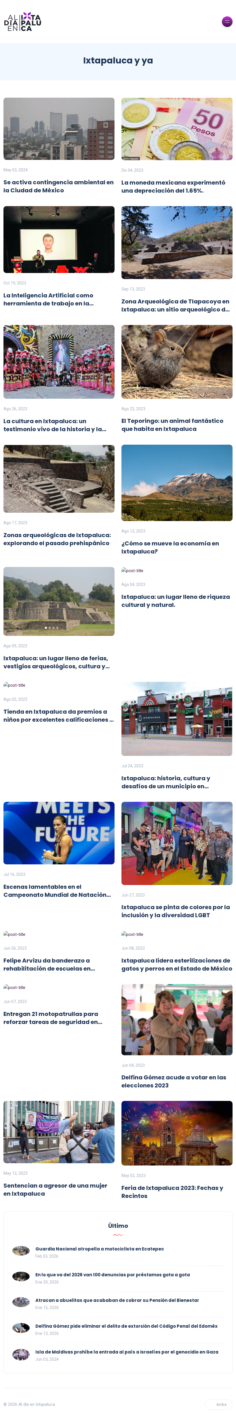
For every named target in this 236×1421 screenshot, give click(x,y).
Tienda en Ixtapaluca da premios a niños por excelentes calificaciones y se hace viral (58, 716)
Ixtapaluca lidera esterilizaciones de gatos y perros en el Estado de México (176, 965)
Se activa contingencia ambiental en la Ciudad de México (58, 186)
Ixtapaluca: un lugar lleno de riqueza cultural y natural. (175, 601)
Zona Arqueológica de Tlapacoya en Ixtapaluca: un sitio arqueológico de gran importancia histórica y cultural (175, 305)
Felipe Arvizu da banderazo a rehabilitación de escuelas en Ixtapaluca (47, 965)
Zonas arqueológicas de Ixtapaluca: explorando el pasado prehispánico (57, 539)
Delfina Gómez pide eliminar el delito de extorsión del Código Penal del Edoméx (126, 1326)
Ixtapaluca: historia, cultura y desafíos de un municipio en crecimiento (165, 782)
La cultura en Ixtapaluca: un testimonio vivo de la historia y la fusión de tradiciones (52, 425)
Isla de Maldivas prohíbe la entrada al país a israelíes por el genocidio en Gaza (126, 1352)
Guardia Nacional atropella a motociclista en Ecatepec (99, 1249)
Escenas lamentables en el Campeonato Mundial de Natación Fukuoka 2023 (54, 891)
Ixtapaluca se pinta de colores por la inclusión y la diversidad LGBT (175, 911)
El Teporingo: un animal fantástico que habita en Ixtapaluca (172, 425)
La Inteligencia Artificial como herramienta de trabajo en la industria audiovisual (48, 299)
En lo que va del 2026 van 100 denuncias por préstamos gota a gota (112, 1275)
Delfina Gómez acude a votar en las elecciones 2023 (173, 1081)
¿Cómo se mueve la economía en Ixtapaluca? (170, 547)
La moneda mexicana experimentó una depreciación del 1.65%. (173, 187)
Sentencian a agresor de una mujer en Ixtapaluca (55, 1190)
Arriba (221, 1404)
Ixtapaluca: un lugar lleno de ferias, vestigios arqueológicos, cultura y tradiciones (55, 662)
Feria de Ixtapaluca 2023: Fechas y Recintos (172, 1192)
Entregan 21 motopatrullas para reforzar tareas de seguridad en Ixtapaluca (50, 1018)
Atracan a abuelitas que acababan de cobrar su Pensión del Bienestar (117, 1300)
